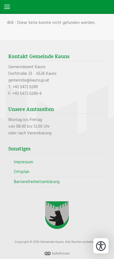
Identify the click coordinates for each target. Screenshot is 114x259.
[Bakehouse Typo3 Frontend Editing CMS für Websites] (57, 255)
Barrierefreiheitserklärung (36, 182)
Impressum (23, 162)
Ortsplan (21, 172)
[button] (57, 7)
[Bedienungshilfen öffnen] (100, 245)
